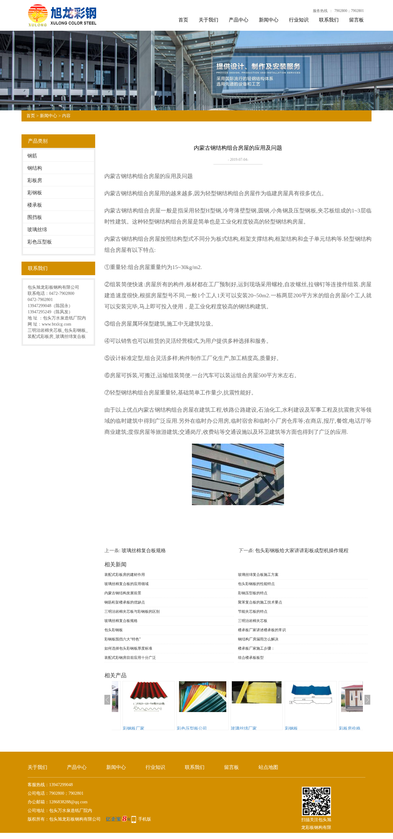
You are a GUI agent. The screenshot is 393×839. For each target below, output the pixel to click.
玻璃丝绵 (37, 229)
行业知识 (299, 19)
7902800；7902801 (349, 11)
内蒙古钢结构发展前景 (122, 593)
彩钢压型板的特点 (252, 593)
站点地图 (268, 767)
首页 (183, 19)
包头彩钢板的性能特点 (256, 584)
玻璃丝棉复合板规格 (144, 550)
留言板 (356, 19)
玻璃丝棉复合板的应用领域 (126, 584)
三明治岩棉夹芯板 (252, 621)
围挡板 (34, 217)
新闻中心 (268, 19)
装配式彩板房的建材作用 (124, 574)
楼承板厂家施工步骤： (256, 648)
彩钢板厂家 (354, 728)
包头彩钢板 (113, 630)
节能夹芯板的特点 (252, 611)
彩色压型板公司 (143, 728)
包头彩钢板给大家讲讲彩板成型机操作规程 (301, 550)
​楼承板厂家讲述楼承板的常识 (262, 630)
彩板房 (34, 180)
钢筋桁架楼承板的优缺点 (124, 602)
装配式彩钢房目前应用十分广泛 (130, 657)
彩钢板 (34, 192)
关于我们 (208, 19)
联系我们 (329, 19)
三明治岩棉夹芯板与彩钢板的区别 (132, 611)
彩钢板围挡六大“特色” (122, 639)
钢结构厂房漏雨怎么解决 (258, 639)
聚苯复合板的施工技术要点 (260, 602)
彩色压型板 (39, 241)
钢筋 (32, 155)
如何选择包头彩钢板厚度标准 (128, 648)
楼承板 (34, 205)
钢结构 (34, 168)
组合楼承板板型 (251, 657)
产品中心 (238, 19)
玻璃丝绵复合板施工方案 (258, 574)
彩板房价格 (300, 728)
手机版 (144, 819)
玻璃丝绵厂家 (195, 728)
